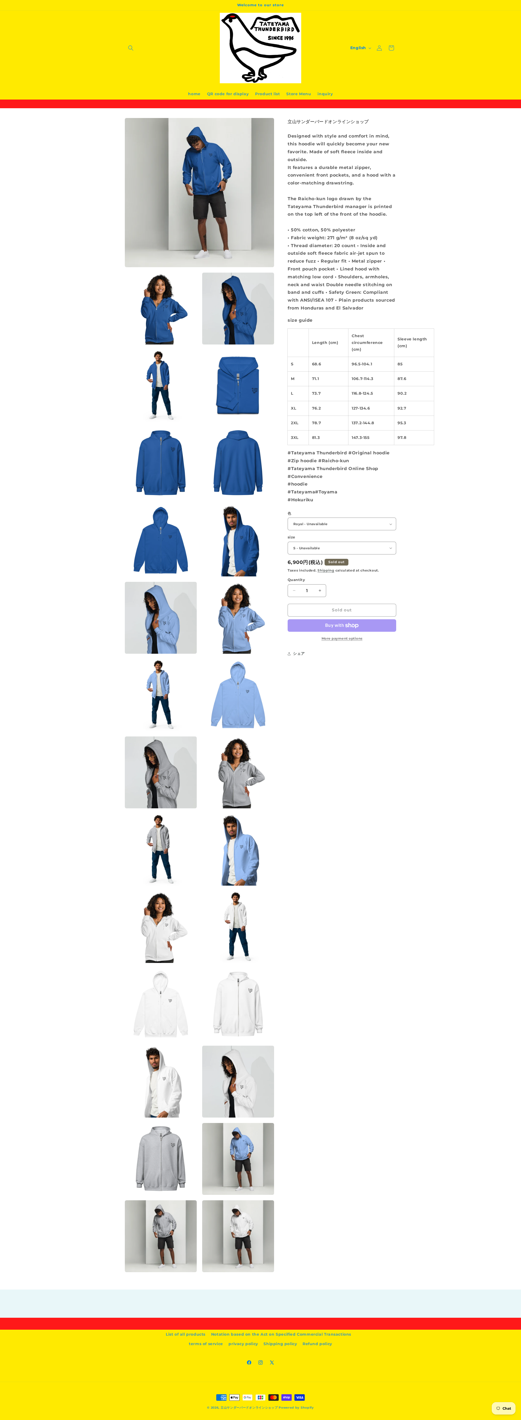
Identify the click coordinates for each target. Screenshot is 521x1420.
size (291, 537)
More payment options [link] (342, 638)
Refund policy (317, 1343)
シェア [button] (299, 653)
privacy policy (243, 1343)
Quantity (296, 579)
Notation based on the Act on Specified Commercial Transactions (281, 1334)
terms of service (206, 1343)
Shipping (325, 570)
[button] (131, 48)
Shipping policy (280, 1343)
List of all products (185, 1334)
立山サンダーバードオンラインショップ (249, 1407)
